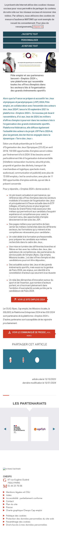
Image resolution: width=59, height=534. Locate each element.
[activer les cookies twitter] (37, 360)
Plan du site (11, 504)
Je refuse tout (29, 46)
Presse (9, 507)
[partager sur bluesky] (49, 357)
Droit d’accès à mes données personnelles (26, 524)
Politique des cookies (16, 515)
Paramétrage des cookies (18, 521)
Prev (5, 429)
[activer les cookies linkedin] (23, 360)
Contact (10, 501)
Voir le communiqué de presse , (31, 333)
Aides (8, 495)
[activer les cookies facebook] (10, 360)
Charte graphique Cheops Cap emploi (24, 510)
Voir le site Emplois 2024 (30, 299)
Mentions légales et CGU (18, 492)
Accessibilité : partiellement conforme (24, 498)
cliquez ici (38, 26)
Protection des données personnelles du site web (30, 518)
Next (54, 429)
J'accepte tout (29, 34)
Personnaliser (29, 40)
